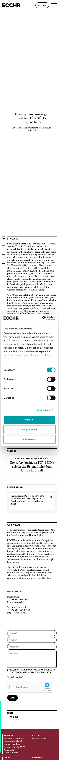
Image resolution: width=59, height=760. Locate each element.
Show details (43, 410)
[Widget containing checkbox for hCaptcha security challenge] (30, 687)
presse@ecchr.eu (18, 602)
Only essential (29, 439)
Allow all (29, 419)
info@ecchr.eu (39, 739)
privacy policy (32, 670)
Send (12, 698)
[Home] (11, 5)
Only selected (29, 429)
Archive (14, 717)
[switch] (51, 379)
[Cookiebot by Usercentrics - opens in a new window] (42, 318)
